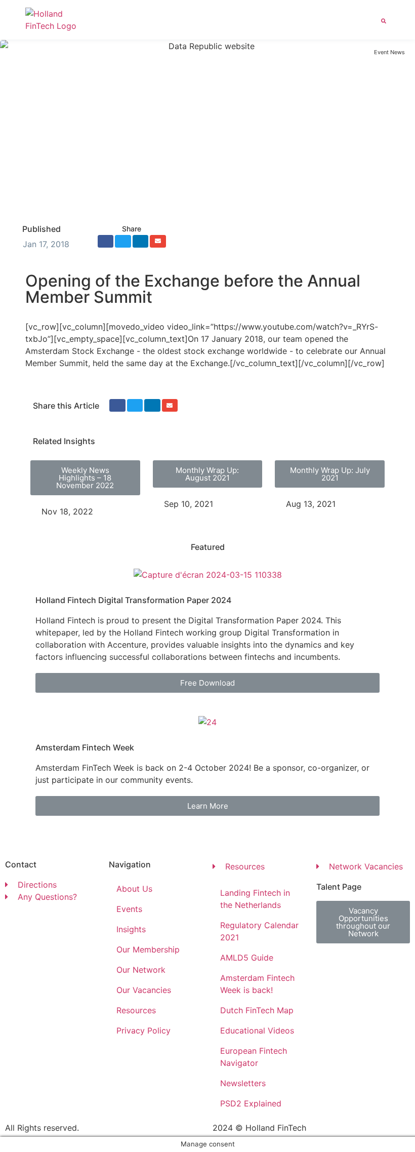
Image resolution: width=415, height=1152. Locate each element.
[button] (368, 20)
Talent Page (338, 887)
